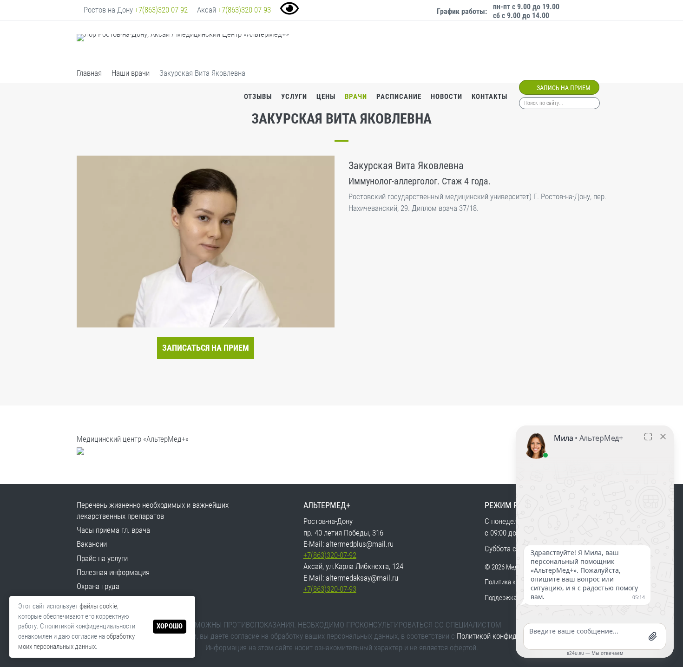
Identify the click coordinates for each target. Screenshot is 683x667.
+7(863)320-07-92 (161, 9)
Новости (446, 96)
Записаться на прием (205, 348)
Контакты (489, 96)
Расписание (398, 96)
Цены (325, 96)
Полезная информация (113, 572)
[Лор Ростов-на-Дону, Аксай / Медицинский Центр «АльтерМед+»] (183, 45)
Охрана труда (98, 586)
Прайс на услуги (102, 558)
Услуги (294, 96)
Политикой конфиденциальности (509, 636)
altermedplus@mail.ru (360, 544)
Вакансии (92, 544)
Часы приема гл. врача (113, 530)
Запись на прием (563, 88)
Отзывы (258, 96)
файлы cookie (98, 606)
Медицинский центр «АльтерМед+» (133, 439)
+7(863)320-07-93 (244, 9)
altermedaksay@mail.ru (362, 577)
